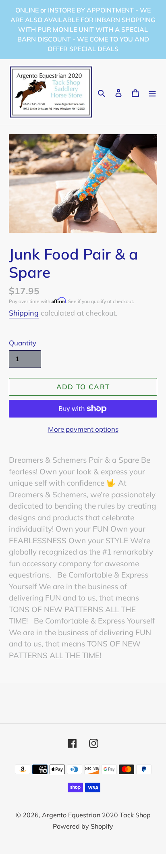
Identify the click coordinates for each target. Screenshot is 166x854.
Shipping (24, 313)
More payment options (83, 429)
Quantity (22, 343)
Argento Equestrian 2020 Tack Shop (96, 815)
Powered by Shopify (83, 826)
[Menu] (152, 92)
